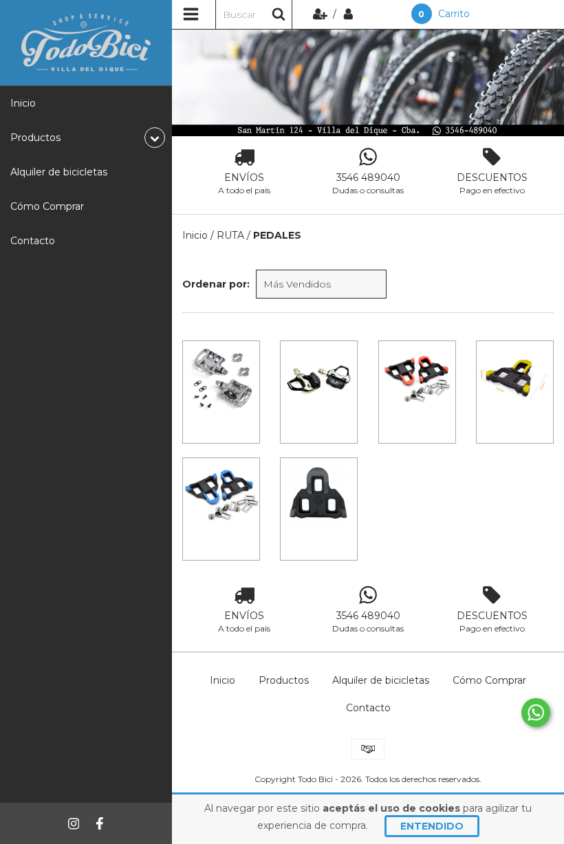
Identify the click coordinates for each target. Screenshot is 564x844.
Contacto (32, 241)
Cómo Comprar (47, 206)
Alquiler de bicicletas (58, 172)
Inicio (23, 103)
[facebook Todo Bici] (100, 823)
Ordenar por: (216, 284)
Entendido (432, 826)
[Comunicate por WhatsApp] (535, 712)
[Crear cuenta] (321, 14)
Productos (284, 680)
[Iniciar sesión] (348, 14)
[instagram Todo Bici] (73, 823)
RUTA (230, 235)
